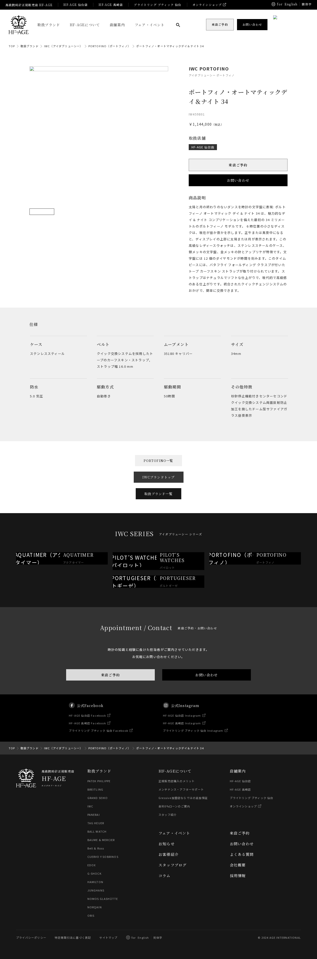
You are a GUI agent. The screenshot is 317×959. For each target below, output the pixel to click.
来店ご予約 (238, 164)
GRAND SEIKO (97, 798)
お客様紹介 (168, 854)
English (291, 4)
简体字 (157, 937)
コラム (164, 875)
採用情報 (238, 875)
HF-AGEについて (85, 24)
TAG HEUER (95, 823)
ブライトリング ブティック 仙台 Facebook (98, 730)
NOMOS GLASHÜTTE (102, 899)
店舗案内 (117, 24)
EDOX (91, 865)
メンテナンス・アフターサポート (181, 789)
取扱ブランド (48, 24)
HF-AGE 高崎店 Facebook (87, 723)
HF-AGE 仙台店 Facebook (87, 715)
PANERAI (93, 815)
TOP (12, 46)
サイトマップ (108, 937)
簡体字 (307, 4)
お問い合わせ (238, 180)
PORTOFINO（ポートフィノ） (109, 46)
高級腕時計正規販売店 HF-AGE (29, 5)
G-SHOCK (94, 873)
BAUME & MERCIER (101, 840)
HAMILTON (95, 882)
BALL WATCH (97, 831)
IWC (90, 806)
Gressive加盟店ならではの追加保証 (183, 798)
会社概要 (238, 865)
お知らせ (166, 843)
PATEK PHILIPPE (99, 781)
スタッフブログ (172, 865)
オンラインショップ (207, 4)
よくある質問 (242, 854)
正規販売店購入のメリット (176, 781)
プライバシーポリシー (31, 937)
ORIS (91, 915)
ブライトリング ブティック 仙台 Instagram (193, 730)
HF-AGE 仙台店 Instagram (182, 715)
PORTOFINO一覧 (158, 460)
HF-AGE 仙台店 (75, 4)
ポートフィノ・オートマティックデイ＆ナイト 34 (170, 46)
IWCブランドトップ (158, 477)
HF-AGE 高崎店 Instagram (182, 723)
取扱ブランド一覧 (158, 493)
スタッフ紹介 (167, 815)
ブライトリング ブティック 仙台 (157, 4)
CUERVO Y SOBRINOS (102, 857)
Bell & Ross (95, 848)
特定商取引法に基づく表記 (73, 937)
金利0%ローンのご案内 (174, 806)
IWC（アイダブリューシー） (63, 46)
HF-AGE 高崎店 (111, 4)
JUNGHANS (96, 890)
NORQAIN (94, 907)
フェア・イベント (150, 24)
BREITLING (95, 789)
